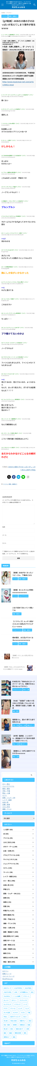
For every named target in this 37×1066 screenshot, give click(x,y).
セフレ (4, 795)
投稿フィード (6, 973)
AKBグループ (7, 988)
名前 (3, 527)
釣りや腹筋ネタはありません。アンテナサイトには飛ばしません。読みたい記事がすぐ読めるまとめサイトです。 (18, 1056)
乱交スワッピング (15, 1017)
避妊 (14, 1037)
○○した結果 (16, 996)
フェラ (27, 1008)
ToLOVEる (7, 996)
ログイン (5, 971)
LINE (15, 992)
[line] (23, 477)
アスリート (26, 996)
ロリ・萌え (6, 784)
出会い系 (5, 802)
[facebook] (14, 477)
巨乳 (11, 1029)
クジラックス (23, 1000)
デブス (5, 1008)
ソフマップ (17, 1004)
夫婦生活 (22, 1025)
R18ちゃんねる (18, 7)
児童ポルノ (23, 1021)
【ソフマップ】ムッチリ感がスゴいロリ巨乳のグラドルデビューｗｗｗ (22, 624)
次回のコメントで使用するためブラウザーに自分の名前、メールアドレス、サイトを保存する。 (18, 552)
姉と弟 (5, 1029)
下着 (29, 1012)
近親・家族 (6, 804)
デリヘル (12, 1008)
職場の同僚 (18, 1033)
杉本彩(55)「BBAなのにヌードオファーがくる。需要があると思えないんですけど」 (23, 683)
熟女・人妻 (6, 793)
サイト (4, 543)
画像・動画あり (13, 484)
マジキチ (15, 1012)
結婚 (10, 1033)
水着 (27, 1029)
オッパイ (6, 1000)
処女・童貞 (7, 1025)
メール (4, 535)
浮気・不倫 (6, 791)
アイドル (5, 484)
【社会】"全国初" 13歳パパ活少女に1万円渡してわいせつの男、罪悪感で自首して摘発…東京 (23, 704)
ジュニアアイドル (8, 786)
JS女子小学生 (7, 992)
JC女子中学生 (18, 988)
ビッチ (20, 1008)
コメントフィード (8, 976)
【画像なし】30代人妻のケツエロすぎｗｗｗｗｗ (23, 752)
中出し (5, 1017)
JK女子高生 (28, 988)
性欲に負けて (19, 1029)
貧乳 (25, 1033)
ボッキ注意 (7, 1012)
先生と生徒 (13, 1021)
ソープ (25, 1004)
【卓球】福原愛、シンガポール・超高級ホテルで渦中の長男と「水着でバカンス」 (23, 738)
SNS (32, 992)
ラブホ (23, 1012)
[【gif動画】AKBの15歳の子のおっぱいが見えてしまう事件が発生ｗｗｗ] (18, 477)
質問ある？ (7, 1037)
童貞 (5, 1033)
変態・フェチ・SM (8, 797)
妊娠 (29, 1025)
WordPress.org (7, 979)
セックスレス (7, 1004)
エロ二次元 (6, 807)
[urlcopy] (28, 477)
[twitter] (9, 477)
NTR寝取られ (24, 992)
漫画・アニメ (6, 809)
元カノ (25, 1017)
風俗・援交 (6, 788)
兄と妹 (5, 1021)
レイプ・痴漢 (6, 800)
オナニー (14, 1000)
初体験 (15, 1025)
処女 (30, 1021)
